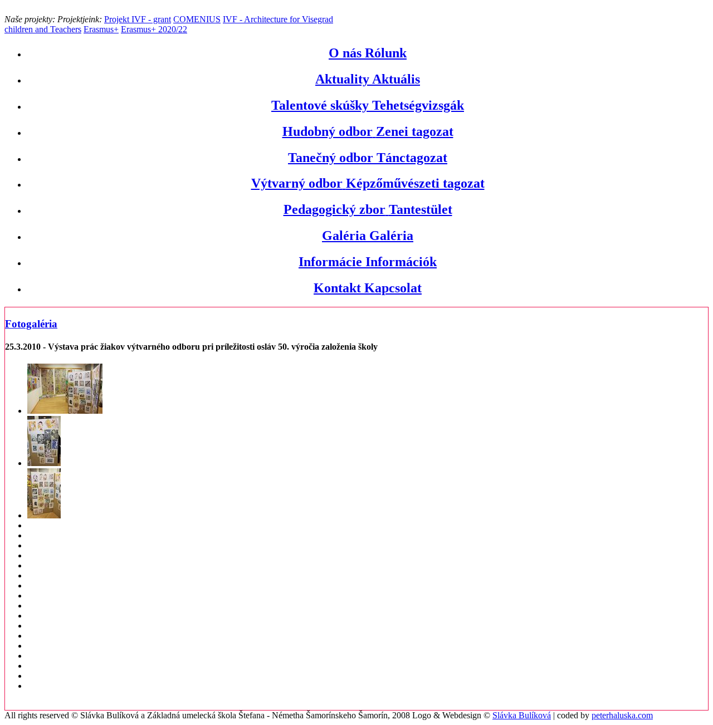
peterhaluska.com (622, 715)
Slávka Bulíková (521, 715)
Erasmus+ (101, 29)
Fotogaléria (31, 324)
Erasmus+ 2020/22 (154, 29)
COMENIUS (197, 19)
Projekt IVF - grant (137, 19)
